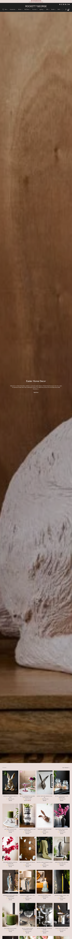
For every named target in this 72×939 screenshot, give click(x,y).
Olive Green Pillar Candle (10, 928)
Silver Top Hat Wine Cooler (61, 928)
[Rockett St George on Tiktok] (67, 4)
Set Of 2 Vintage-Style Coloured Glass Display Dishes (27, 797)
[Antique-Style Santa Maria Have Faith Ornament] (10, 882)
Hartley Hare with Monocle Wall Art (44, 797)
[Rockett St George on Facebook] (59, 4)
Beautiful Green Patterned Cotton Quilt (44, 863)
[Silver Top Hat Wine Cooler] (62, 915)
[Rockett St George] (36, 6)
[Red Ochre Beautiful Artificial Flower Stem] (10, 849)
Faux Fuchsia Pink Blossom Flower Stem (62, 830)
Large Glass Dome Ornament (61, 862)
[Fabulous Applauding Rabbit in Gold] (10, 782)
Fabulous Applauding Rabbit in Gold (10, 797)
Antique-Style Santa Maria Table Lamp (27, 896)
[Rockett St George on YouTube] (69, 4)
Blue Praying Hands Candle (44, 895)
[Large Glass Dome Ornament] (62, 849)
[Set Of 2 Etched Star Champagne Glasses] (45, 915)
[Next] (54, 1)
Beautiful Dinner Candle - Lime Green (62, 896)
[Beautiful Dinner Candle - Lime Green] (62, 882)
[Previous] (17, 1)
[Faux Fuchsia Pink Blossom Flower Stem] (62, 815)
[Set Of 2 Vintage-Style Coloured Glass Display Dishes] (27, 782)
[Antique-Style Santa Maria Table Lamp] (27, 882)
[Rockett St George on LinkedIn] (63, 4)
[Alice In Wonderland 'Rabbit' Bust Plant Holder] (27, 815)
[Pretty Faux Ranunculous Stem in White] (27, 849)
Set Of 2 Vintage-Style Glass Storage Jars (61, 797)
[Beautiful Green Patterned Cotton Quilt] (45, 849)
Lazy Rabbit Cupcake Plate (10, 829)
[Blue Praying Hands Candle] (45, 882)
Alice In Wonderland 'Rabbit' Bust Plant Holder (27, 830)
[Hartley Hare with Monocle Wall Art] (45, 782)
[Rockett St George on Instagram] (61, 4)
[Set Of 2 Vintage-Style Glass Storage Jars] (62, 782)
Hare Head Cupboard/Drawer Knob (44, 830)
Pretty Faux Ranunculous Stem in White (27, 863)
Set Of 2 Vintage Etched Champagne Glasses (27, 929)
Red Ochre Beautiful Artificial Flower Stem (10, 863)
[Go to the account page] (65, 9)
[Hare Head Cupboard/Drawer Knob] (45, 815)
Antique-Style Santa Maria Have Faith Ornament (10, 896)
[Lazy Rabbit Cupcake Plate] (10, 815)
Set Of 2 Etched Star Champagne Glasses (44, 929)
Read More (36, 392)
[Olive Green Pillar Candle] (10, 915)
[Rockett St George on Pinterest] (65, 4)
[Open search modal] (3, 9)
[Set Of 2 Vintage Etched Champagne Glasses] (27, 915)
